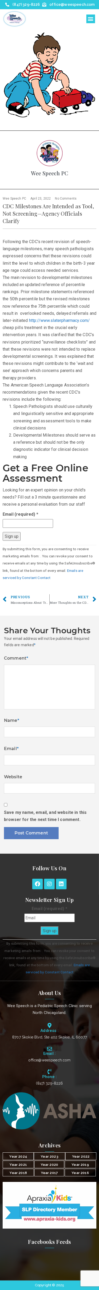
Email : (49, 1053)
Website (13, 776)
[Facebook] (37, 884)
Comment (16, 658)
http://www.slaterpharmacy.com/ (59, 320)
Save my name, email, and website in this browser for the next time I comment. (45, 816)
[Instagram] (49, 884)
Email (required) (20, 514)
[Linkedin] (61, 884)
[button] (90, 19)
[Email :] (49, 1048)
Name (11, 720)
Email (11, 748)
